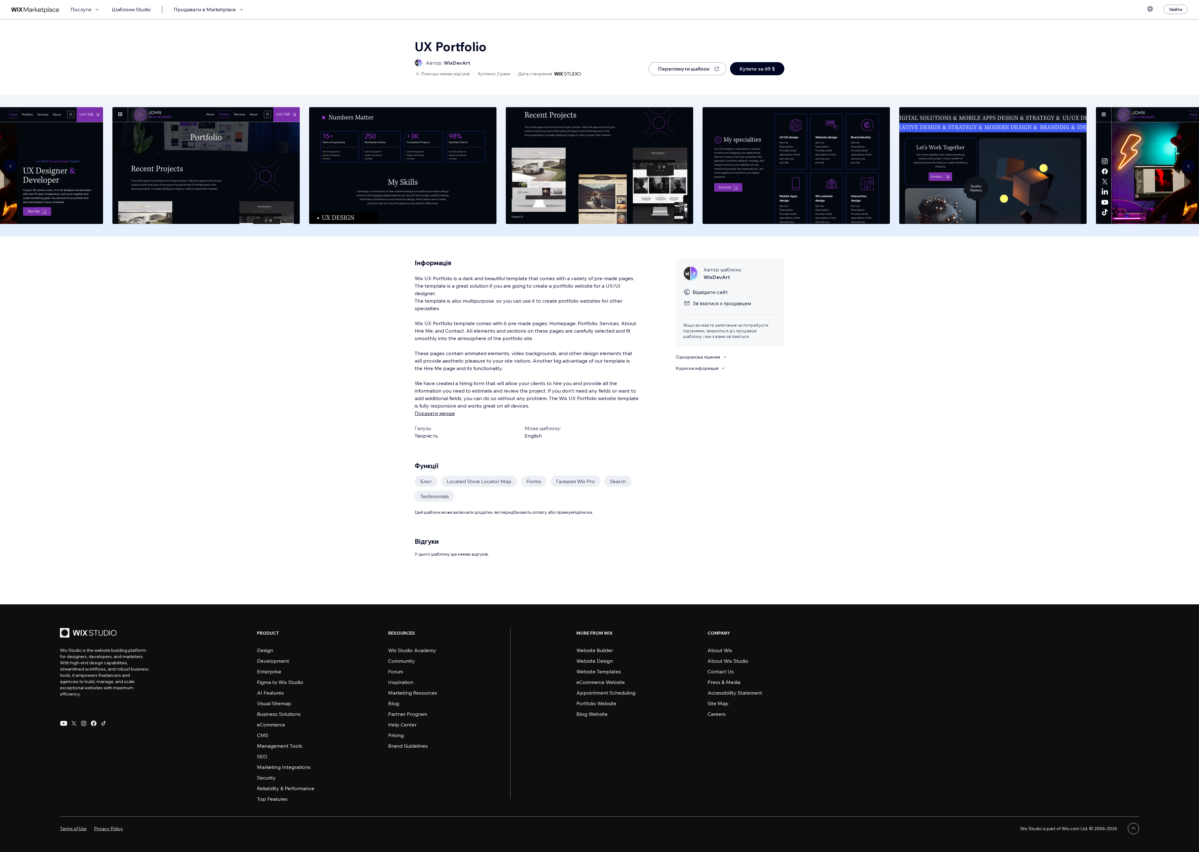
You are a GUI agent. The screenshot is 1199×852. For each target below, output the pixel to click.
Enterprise (269, 671)
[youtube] (63, 723)
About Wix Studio (728, 661)
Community (401, 661)
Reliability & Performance (285, 788)
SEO (262, 756)
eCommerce (271, 724)
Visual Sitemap (274, 703)
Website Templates (598, 671)
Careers (717, 714)
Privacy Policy (108, 828)
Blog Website (592, 714)
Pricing (396, 735)
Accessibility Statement (735, 693)
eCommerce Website (600, 682)
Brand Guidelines (408, 746)
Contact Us (721, 671)
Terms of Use (73, 828)
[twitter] (73, 723)
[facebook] (93, 723)
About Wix (720, 650)
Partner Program (407, 714)
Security (266, 778)
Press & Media (724, 682)
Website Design (594, 661)
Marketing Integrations (284, 767)
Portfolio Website (596, 703)
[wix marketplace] (35, 9)
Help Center (402, 724)
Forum (395, 671)
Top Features (272, 799)
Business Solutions (279, 714)
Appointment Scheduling (605, 693)
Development (273, 661)
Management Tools (279, 746)
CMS (262, 735)
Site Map (718, 703)
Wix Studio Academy (412, 650)
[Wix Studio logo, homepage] (89, 633)
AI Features (270, 693)
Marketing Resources (412, 693)
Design (265, 650)
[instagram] (83, 723)
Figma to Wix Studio (280, 682)
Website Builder (594, 650)
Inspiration (400, 682)
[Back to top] (1133, 828)
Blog (393, 703)
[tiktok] (103, 723)
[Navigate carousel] (10, 166)
